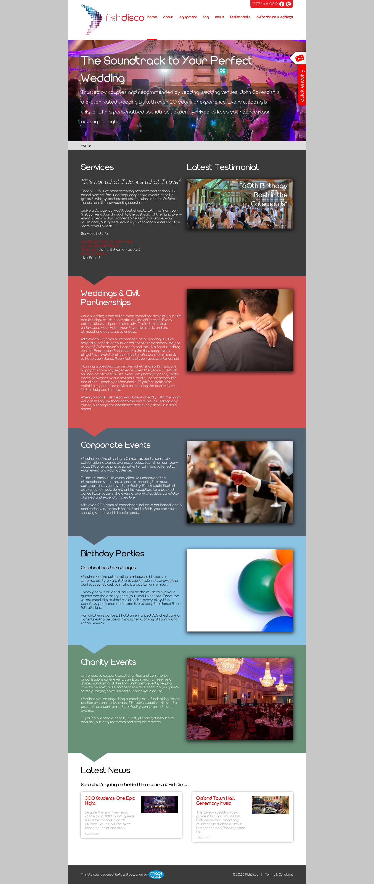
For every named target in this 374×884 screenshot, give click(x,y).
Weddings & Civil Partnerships (106, 241)
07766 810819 (265, 4)
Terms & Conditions (279, 874)
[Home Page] (113, 19)
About (168, 17)
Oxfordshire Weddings (274, 17)
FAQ (206, 17)
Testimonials (240, 17)
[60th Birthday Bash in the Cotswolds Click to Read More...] (240, 228)
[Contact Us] (297, 79)
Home (152, 17)
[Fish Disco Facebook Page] (281, 4)
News (219, 17)
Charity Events (93, 254)
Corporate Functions (99, 246)
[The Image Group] (156, 874)
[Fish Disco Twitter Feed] (288, 4)
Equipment (188, 17)
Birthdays (89, 250)
